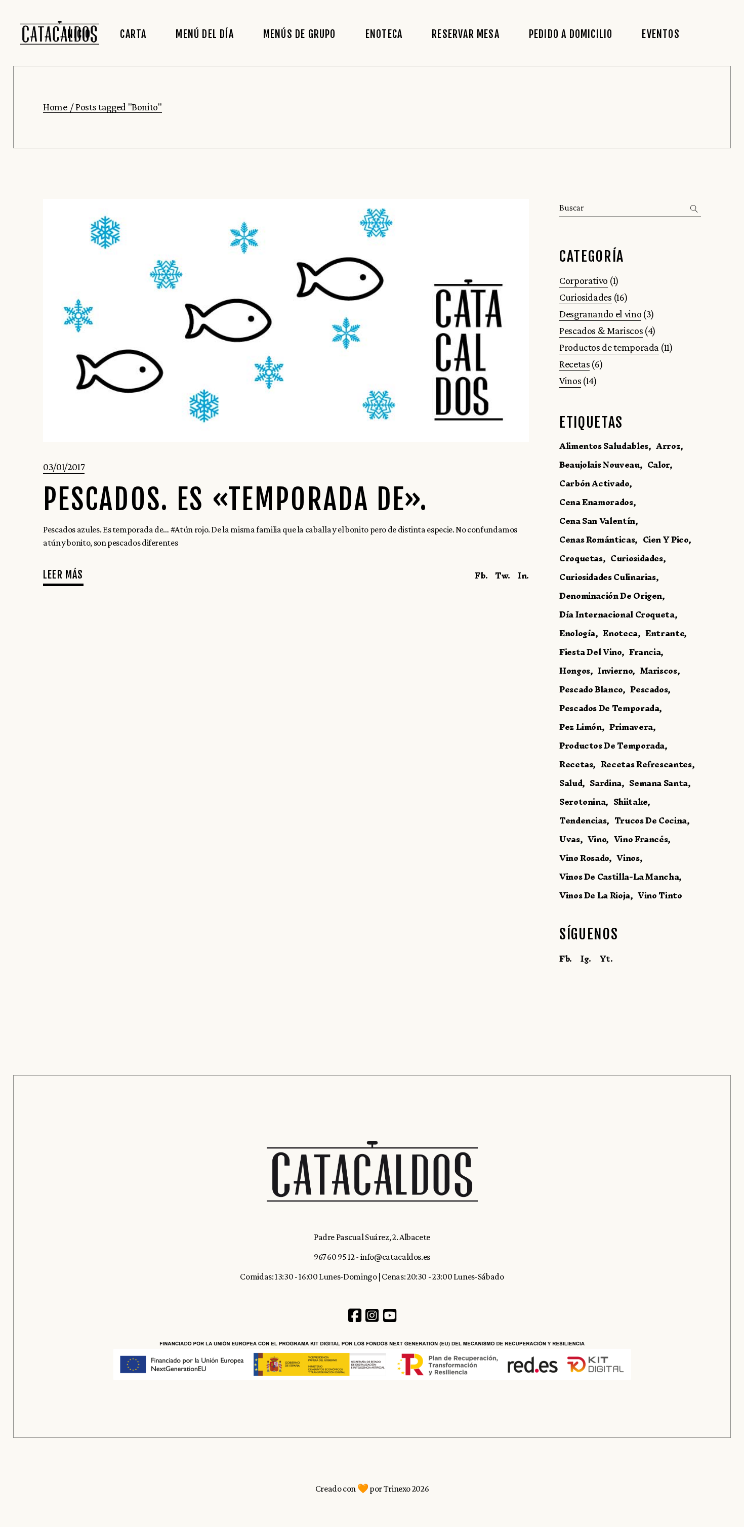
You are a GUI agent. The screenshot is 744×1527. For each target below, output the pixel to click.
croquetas (581, 558)
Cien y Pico (665, 539)
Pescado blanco (591, 689)
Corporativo (583, 280)
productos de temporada (612, 745)
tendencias (582, 820)
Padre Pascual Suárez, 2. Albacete (372, 1237)
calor (658, 464)
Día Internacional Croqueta (617, 614)
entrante (664, 633)
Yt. (606, 958)
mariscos (658, 670)
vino (597, 839)
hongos (574, 670)
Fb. (565, 958)
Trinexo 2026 (406, 1488)
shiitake (630, 801)
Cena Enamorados (596, 502)
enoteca (620, 633)
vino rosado (584, 857)
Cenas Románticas (597, 539)
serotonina (582, 801)
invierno (615, 670)
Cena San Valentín (597, 520)
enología (577, 633)
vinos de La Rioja (594, 895)
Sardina (605, 783)
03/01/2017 (64, 466)
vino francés (641, 839)
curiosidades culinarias (607, 577)
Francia (644, 651)
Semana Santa (658, 783)
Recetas (574, 363)
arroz (668, 445)
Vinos (570, 380)
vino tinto (660, 895)
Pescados (649, 689)
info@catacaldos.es (395, 1257)
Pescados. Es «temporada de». (235, 499)
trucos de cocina (650, 820)
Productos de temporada (609, 347)
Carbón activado (594, 483)
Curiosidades (585, 297)
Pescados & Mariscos (601, 330)
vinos (627, 857)
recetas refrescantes (646, 764)
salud (570, 783)
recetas (576, 764)
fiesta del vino (590, 651)
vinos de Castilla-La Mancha (619, 876)
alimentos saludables (603, 445)
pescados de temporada (609, 708)
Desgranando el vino (600, 313)
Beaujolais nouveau (599, 464)
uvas (569, 839)
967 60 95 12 (334, 1257)
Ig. (586, 958)
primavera (631, 726)
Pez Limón (580, 726)
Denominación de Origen (610, 595)
